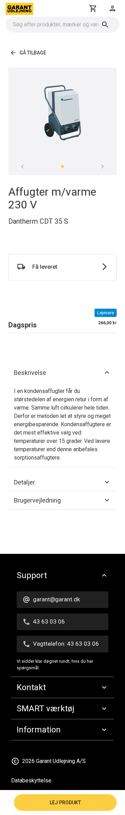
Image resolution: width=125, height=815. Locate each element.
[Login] (112, 8)
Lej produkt (65, 802)
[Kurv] (93, 8)
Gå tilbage (32, 52)
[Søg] (105, 25)
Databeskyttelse (31, 780)
